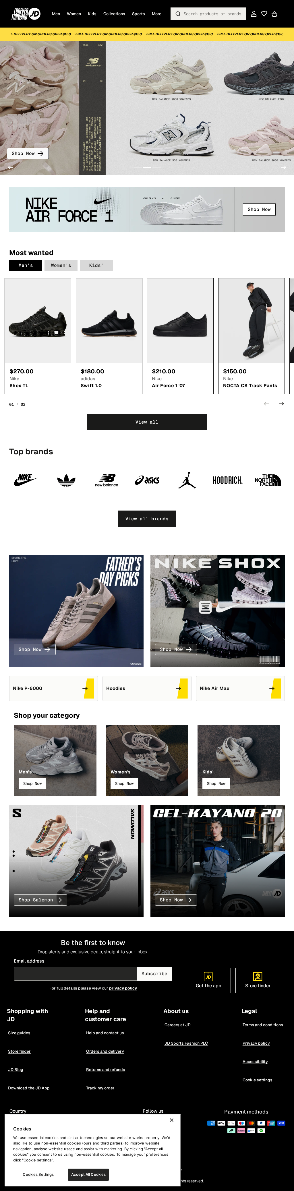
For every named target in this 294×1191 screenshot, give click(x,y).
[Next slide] (283, 167)
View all (147, 422)
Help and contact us (105, 1032)
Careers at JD (178, 1024)
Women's (61, 265)
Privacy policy (256, 1043)
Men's (26, 265)
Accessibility (255, 1061)
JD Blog (15, 1069)
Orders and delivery (105, 1051)
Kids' (96, 265)
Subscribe (154, 974)
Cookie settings (257, 1080)
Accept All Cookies (88, 1174)
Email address (29, 961)
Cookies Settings (38, 1174)
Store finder (19, 1051)
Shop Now (23, 153)
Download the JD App (29, 1088)
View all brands (147, 519)
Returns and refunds (105, 1069)
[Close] (171, 1120)
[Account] (253, 14)
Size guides (19, 1032)
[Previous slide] (10, 167)
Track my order (100, 1088)
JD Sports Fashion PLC (186, 1043)
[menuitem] (157, 14)
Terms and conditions (263, 1024)
